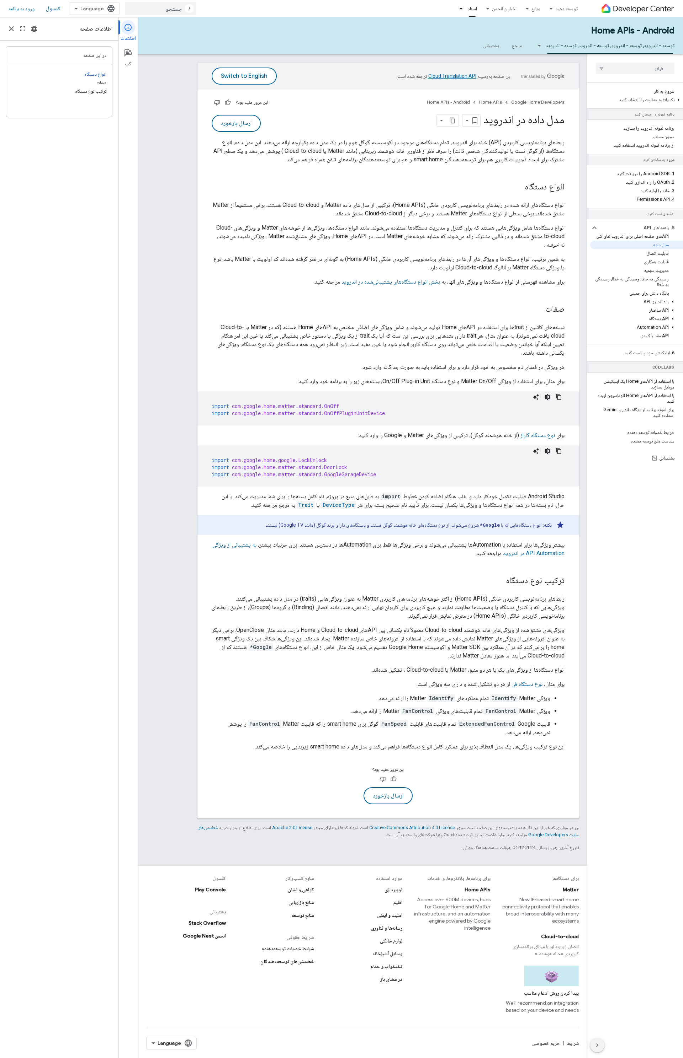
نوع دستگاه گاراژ (537, 435)
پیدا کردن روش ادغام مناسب (551, 993)
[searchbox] (635, 68)
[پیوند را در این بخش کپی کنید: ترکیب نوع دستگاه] (499, 581)
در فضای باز (391, 979)
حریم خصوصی (546, 1043)
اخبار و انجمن (504, 8)
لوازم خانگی (391, 941)
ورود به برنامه (22, 8)
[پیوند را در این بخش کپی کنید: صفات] (538, 309)
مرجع (517, 45)
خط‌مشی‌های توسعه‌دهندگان (287, 961)
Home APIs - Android (632, 30)
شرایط (573, 1043)
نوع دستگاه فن (527, 684)
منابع (535, 8)
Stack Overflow (207, 923)
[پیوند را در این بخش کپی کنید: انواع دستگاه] (517, 187)
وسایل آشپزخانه (387, 953)
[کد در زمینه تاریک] (547, 397)
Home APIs (490, 102)
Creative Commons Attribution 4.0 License (412, 827)
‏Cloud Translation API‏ (452, 76)
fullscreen (22, 29)
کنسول (53, 8)
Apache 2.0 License (292, 827)
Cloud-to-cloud (560, 936)
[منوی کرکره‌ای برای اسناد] (458, 8)
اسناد (472, 8)
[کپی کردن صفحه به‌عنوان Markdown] (452, 120)
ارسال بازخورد (236, 123)
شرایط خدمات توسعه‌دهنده (288, 948)
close (11, 29)
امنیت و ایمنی (389, 915)
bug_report (34, 29)
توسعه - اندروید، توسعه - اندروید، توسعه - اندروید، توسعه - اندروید (610, 45)
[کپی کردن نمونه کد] (559, 397)
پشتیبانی (491, 45)
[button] (636, 100)
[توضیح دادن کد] (536, 397)
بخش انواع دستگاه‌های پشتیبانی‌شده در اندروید (391, 281)
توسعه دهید (566, 8)
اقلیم (397, 902)
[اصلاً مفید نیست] (217, 102)
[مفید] (227, 102)
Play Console (210, 889)
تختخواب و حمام (386, 966)
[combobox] (160, 8)
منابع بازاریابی (301, 902)
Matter (571, 889)
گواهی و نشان (301, 889)
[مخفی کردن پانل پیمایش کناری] (597, 1045)
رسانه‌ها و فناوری (386, 928)
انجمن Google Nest (204, 936)
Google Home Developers (538, 102)
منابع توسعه (303, 915)
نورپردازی (393, 889)
